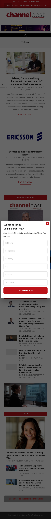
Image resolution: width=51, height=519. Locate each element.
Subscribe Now (26, 290)
